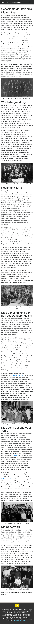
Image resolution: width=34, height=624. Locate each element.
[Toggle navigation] (30, 2)
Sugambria (15, 455)
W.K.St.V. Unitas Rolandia (11, 2)
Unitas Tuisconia (6, 479)
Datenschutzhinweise (19, 620)
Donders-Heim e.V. (18, 375)
